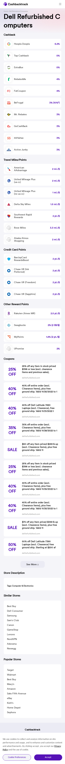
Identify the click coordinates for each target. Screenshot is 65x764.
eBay (9, 698)
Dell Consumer (15, 610)
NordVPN (12, 639)
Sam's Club (13, 620)
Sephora (11, 712)
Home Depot (13, 707)
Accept (48, 757)
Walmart (11, 674)
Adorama (11, 643)
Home (6, 11)
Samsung (11, 615)
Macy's (10, 684)
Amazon (11, 688)
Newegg (11, 648)
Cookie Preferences (17, 757)
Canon (10, 624)
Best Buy (11, 606)
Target (10, 669)
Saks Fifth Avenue (16, 693)
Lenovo (11, 634)
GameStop (12, 629)
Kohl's (10, 702)
